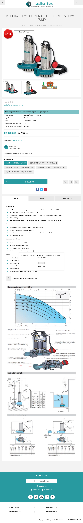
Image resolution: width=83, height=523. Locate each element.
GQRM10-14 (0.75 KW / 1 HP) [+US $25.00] (43, 163)
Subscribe (36, 490)
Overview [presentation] (15, 198)
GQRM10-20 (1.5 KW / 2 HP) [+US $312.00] (19, 172)
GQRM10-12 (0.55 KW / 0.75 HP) (16, 163)
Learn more (41, 266)
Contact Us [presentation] (67, 198)
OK (41, 263)
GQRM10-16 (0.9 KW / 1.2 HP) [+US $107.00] (20, 167)
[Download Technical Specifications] (8, 278)
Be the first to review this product (13, 105)
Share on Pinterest (45, 189)
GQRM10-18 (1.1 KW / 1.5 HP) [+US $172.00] (51, 167)
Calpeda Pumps (17, 140)
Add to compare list (71, 182)
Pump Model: (9, 159)
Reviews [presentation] (42, 198)
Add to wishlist (65, 182)
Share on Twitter (41, 189)
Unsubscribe (48, 490)
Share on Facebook (37, 189)
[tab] (15, 198)
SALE (8, 34)
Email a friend (76, 182)
